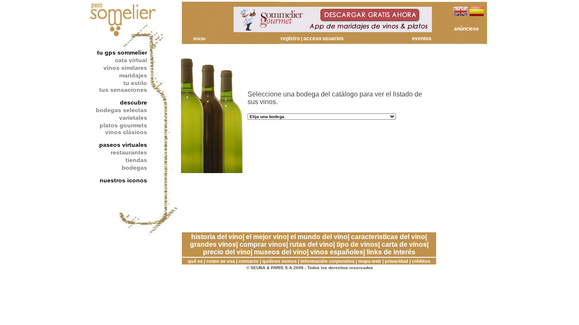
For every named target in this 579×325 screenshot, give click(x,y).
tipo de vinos (357, 244)
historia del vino (216, 236)
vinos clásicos (126, 132)
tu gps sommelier (122, 52)
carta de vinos (404, 244)
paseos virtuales (123, 144)
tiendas (136, 160)
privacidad (396, 261)
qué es (195, 261)
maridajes (133, 75)
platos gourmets (123, 125)
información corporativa (327, 261)
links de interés (391, 252)
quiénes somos (279, 261)
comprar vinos (262, 244)
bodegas (134, 167)
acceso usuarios (323, 38)
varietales (133, 117)
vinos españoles (336, 252)
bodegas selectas (121, 110)
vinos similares (125, 67)
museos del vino (280, 252)
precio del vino (227, 252)
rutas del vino (311, 244)
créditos (421, 261)
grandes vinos (213, 244)
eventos (421, 38)
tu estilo (135, 83)
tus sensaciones (123, 89)
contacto (249, 261)
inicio (199, 38)
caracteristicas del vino (388, 236)
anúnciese (466, 29)
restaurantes (129, 152)
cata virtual (131, 60)
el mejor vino (266, 236)
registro (290, 38)
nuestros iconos (123, 180)
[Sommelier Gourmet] (333, 29)
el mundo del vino (319, 236)
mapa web (369, 261)
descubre (133, 102)
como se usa (220, 261)
